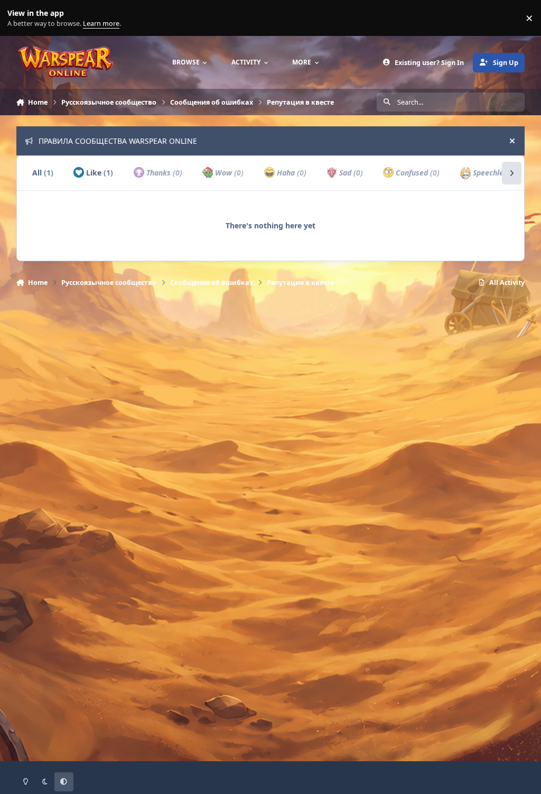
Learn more (20, 18)
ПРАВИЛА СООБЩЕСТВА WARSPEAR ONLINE (118, 141)
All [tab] (42, 173)
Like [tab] (98, 173)
